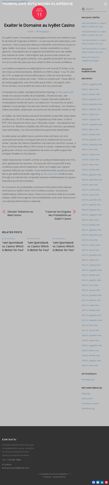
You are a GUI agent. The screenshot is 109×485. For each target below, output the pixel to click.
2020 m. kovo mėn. (90, 365)
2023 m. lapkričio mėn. (91, 204)
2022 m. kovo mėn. (90, 285)
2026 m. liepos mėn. (90, 89)
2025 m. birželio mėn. (91, 134)
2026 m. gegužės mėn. (91, 99)
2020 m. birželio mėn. (91, 355)
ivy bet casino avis (64, 92)
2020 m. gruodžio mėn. (92, 335)
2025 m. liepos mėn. (90, 129)
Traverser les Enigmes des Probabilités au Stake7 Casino (58, 215)
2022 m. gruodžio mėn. (92, 255)
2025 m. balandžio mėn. (92, 144)
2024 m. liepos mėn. (90, 164)
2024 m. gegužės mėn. (91, 174)
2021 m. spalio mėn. (90, 305)
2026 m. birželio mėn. (91, 94)
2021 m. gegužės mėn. (91, 315)
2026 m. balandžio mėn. (92, 104)
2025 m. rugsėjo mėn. (91, 119)
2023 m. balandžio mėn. (92, 235)
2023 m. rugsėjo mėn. (91, 209)
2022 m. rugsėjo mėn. (91, 265)
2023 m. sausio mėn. (91, 250)
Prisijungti (86, 393)
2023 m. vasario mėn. (91, 245)
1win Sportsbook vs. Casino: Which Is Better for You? (13, 246)
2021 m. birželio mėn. (91, 310)
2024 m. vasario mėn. (91, 189)
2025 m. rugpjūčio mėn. (92, 124)
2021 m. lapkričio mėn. (91, 300)
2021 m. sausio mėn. (91, 330)
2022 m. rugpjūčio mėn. (92, 270)
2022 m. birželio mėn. (91, 275)
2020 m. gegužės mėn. (91, 360)
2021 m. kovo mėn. (90, 325)
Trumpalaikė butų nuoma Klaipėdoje (53, 474)
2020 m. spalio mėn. (90, 340)
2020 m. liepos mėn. (90, 350)
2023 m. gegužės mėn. (91, 230)
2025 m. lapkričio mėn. (91, 109)
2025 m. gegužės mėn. (91, 139)
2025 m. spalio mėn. (90, 114)
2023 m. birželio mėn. (91, 225)
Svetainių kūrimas (59, 477)
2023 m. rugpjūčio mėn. (92, 214)
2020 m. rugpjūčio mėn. (92, 345)
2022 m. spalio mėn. (90, 260)
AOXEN (30, 31)
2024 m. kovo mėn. (90, 184)
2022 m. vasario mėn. (91, 290)
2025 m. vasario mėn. (91, 154)
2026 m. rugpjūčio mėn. (92, 84)
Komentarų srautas (90, 403)
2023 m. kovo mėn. (90, 240)
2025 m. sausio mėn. (91, 159)
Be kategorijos (42, 31)
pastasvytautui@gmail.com (15, 468)
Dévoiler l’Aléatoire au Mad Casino (20, 213)
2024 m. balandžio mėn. (92, 179)
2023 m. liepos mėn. (90, 220)
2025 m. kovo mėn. (90, 149)
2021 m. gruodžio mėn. (92, 295)
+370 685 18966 (14, 459)
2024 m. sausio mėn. (91, 194)
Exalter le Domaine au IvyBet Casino (39, 25)
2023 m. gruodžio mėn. (92, 200)
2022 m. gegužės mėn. (91, 280)
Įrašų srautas (87, 398)
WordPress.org (88, 408)
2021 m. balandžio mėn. (92, 320)
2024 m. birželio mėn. (91, 169)
